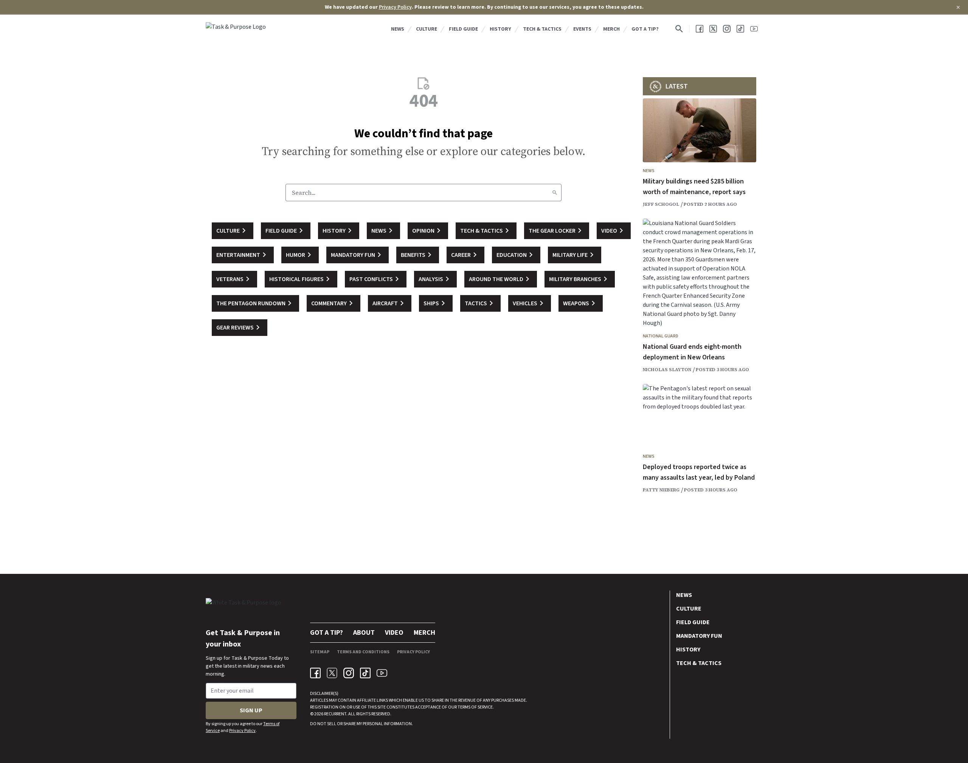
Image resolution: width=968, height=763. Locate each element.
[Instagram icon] (348, 673)
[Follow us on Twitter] (713, 29)
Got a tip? (645, 29)
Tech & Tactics (542, 29)
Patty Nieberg (661, 490)
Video (394, 632)
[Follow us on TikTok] (740, 29)
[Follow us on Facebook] (699, 29)
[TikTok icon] (365, 673)
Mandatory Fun (699, 636)
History (500, 29)
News (397, 29)
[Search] (554, 192)
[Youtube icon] (382, 673)
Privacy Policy (395, 7)
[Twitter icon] (332, 673)
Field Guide (463, 29)
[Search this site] (679, 29)
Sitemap (319, 652)
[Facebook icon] (315, 673)
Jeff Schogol (661, 204)
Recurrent (334, 714)
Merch (611, 29)
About (364, 632)
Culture (426, 29)
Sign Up (251, 710)
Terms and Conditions (363, 652)
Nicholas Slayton (667, 370)
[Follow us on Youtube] (754, 29)
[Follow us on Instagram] (727, 29)
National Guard (660, 336)
